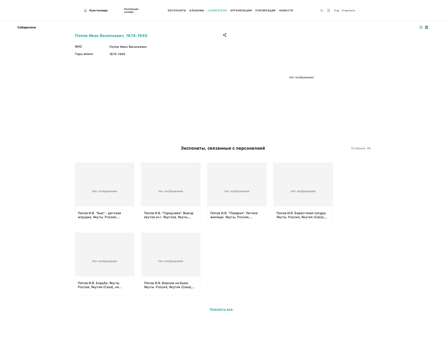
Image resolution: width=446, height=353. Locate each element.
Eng (336, 10)
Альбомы (196, 10)
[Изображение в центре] (426, 27)
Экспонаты (177, 10)
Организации (241, 10)
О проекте (348, 10)
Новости (286, 10)
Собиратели (217, 10)
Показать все (222, 309)
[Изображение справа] (421, 27)
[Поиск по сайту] (322, 10)
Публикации (265, 10)
